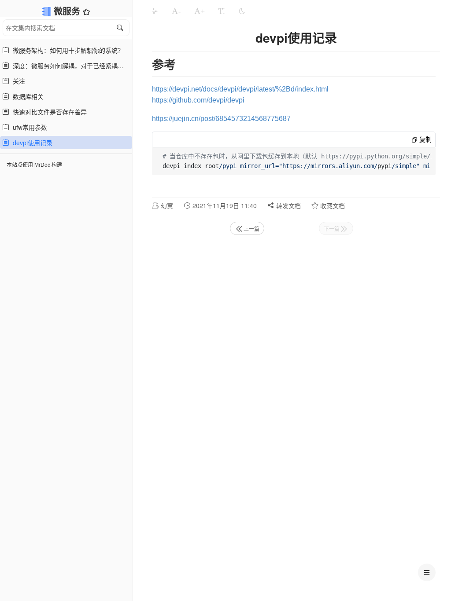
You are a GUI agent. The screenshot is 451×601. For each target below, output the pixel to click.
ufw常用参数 (28, 127)
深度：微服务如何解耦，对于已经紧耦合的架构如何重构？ (69, 65)
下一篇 (332, 228)
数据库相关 (26, 96)
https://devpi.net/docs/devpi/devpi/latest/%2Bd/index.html (240, 89)
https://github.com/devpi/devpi (198, 100)
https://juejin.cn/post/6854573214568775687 (221, 118)
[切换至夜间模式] (242, 11)
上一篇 (251, 228)
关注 (17, 81)
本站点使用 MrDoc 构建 (34, 164)
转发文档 (287, 205)
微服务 (68, 10)
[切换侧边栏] (154, 11)
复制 (425, 139)
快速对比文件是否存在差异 (48, 111)
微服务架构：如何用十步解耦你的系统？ (66, 50)
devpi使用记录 (30, 142)
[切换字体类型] (221, 11)
